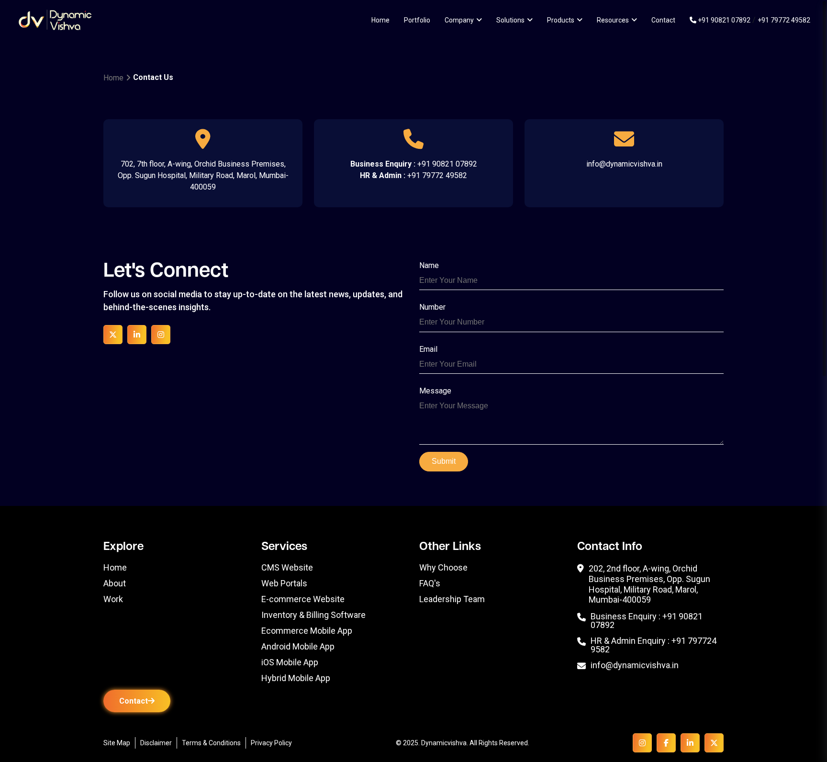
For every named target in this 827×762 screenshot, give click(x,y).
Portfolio (417, 20)
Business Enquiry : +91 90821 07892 (647, 620)
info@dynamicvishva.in (624, 163)
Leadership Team (452, 599)
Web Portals (284, 583)
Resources (613, 20)
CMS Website (287, 567)
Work (113, 599)
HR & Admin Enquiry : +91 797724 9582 (653, 645)
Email (428, 349)
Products (560, 20)
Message (435, 390)
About (114, 583)
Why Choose (443, 567)
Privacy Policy (271, 743)
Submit (444, 461)
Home (380, 20)
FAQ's (429, 583)
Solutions (510, 20)
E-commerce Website (303, 599)
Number (432, 307)
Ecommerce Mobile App (306, 631)
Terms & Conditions (211, 743)
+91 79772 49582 (784, 20)
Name (429, 265)
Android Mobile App (298, 646)
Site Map (116, 743)
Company (459, 20)
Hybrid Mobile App (295, 678)
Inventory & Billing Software (313, 615)
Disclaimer (156, 743)
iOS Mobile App (289, 662)
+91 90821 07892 (723, 20)
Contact (663, 20)
